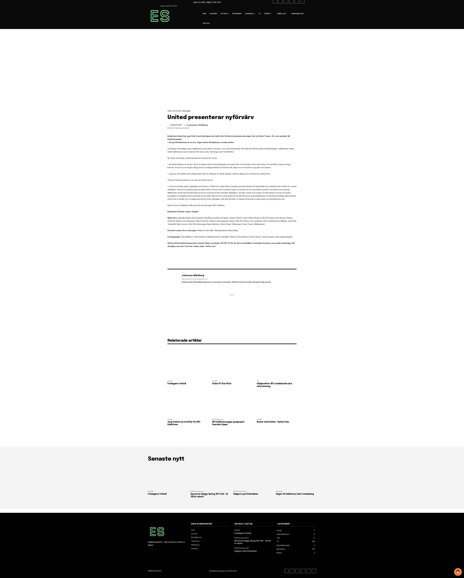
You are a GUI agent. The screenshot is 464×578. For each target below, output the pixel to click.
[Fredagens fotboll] (187, 366)
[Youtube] (308, 571)
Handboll (279, 491)
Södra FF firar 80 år (221, 384)
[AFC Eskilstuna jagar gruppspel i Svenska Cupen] (232, 404)
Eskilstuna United (182, 128)
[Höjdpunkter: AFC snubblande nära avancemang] (277, 366)
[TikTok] (298, 571)
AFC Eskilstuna (217, 419)
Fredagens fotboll (176, 384)
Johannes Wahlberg (198, 125)
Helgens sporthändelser (245, 494)
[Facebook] (287, 571)
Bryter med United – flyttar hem (273, 422)
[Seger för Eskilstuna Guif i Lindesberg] (296, 476)
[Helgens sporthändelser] (253, 476)
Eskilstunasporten (197, 491)
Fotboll (170, 128)
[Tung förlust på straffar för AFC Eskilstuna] (187, 404)
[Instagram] (292, 571)
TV (258, 381)
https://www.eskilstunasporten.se (194, 279)
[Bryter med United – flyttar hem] (277, 404)
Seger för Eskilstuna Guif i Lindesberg (295, 494)
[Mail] (182, 286)
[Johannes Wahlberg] (173, 280)
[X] (303, 571)
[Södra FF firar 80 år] (232, 366)
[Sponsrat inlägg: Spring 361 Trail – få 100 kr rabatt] (211, 476)
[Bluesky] (314, 571)
